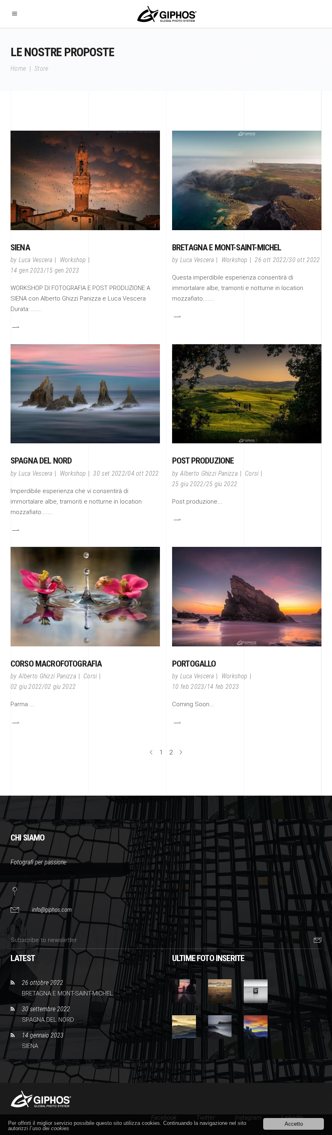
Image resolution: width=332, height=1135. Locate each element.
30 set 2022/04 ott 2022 (126, 473)
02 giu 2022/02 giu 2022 (43, 686)
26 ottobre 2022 (42, 983)
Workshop (73, 260)
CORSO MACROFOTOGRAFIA (56, 664)
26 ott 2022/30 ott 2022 (287, 260)
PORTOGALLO (194, 664)
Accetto (294, 1124)
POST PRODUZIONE (203, 461)
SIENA (20, 247)
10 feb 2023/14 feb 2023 (205, 686)
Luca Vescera (36, 260)
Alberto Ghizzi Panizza (209, 473)
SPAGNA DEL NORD (41, 461)
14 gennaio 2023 (43, 1035)
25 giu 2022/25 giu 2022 (204, 484)
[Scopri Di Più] (15, 326)
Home (18, 68)
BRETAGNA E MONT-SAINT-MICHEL (226, 247)
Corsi (252, 473)
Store (41, 68)
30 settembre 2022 (46, 1009)
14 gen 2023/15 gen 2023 (45, 270)
